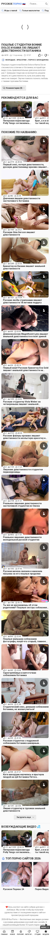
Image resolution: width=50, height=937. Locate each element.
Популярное (21, 934)
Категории (29, 934)
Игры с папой (10, 10)
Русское (13, 3)
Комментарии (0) (14, 88)
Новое (12, 934)
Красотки (21, 60)
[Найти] (46, 3)
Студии (38, 934)
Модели (46, 934)
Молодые (10, 60)
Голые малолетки (31, 10)
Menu (43, 927)
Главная (4, 934)
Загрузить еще (24, 817)
